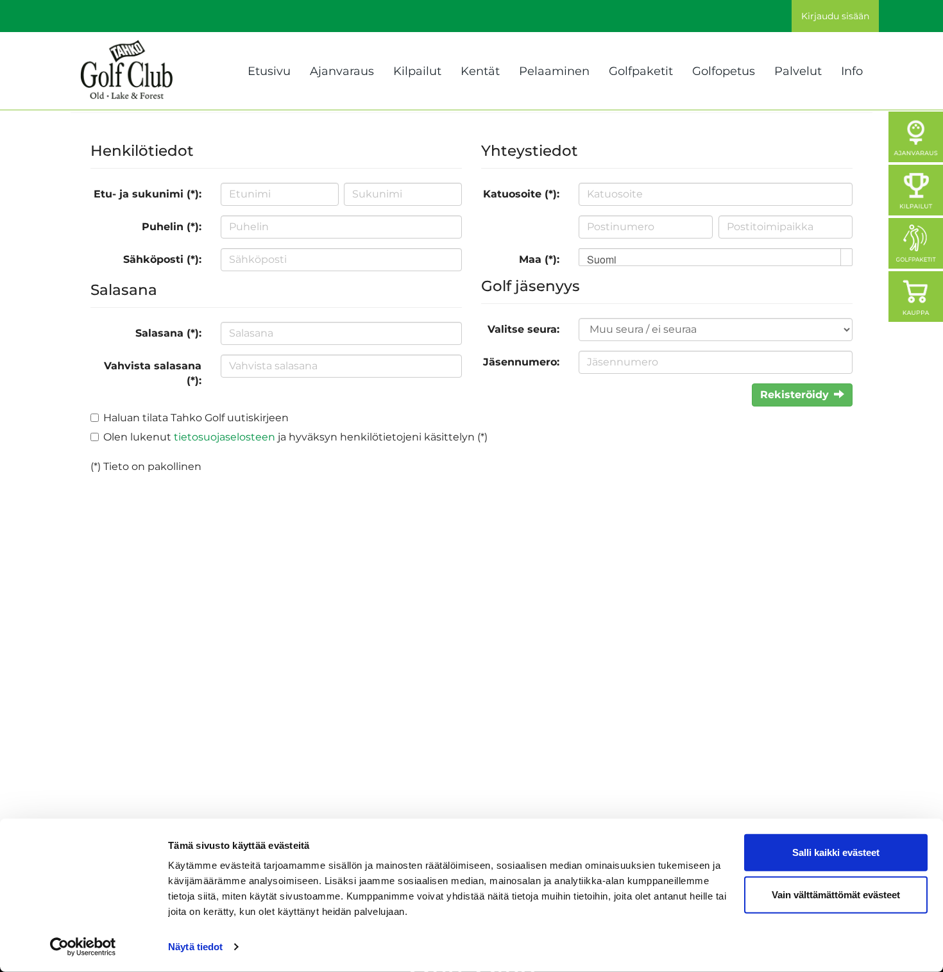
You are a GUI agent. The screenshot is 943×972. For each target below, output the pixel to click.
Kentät (480, 71)
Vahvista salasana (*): (152, 373)
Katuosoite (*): (521, 194)
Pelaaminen (554, 71)
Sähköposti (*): (162, 259)
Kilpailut (417, 71)
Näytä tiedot (195, 946)
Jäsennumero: (521, 362)
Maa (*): (539, 259)
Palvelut (798, 71)
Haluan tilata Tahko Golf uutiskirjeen (196, 418)
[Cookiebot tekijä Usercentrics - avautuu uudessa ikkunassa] (83, 947)
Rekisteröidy (794, 395)
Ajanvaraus (342, 71)
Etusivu (269, 71)
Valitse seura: (523, 329)
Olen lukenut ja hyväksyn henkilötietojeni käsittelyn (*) (295, 437)
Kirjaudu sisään (835, 16)
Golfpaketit (641, 71)
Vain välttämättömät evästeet (836, 894)
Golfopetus (723, 71)
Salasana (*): (168, 333)
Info (852, 71)
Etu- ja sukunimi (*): (147, 194)
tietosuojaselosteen (224, 437)
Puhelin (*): (171, 227)
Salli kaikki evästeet (835, 852)
